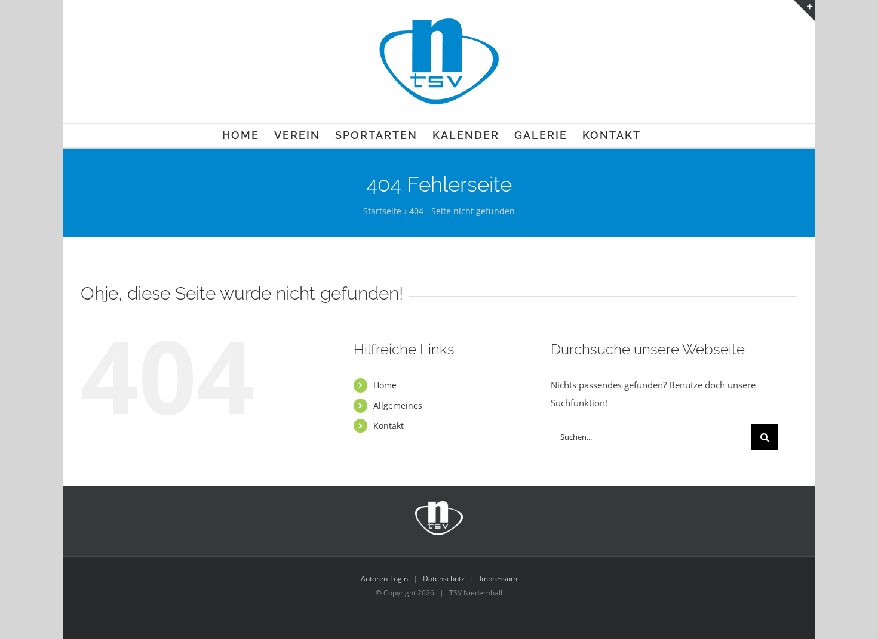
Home (385, 385)
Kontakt (388, 425)
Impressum (498, 578)
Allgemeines (397, 405)
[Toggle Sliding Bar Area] (804, 10)
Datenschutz (444, 578)
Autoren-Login (384, 578)
